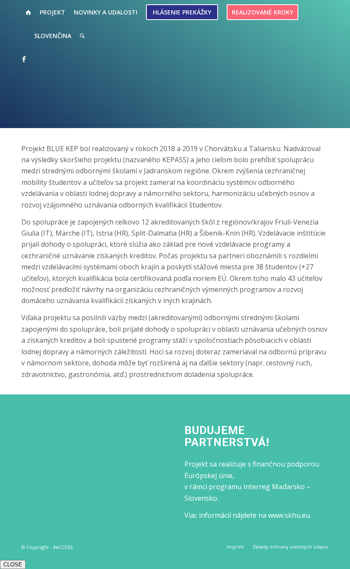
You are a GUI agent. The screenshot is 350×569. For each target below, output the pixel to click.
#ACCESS (63, 547)
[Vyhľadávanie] (82, 35)
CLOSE (12, 564)
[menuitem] (28, 12)
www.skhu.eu (289, 515)
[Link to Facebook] (24, 59)
